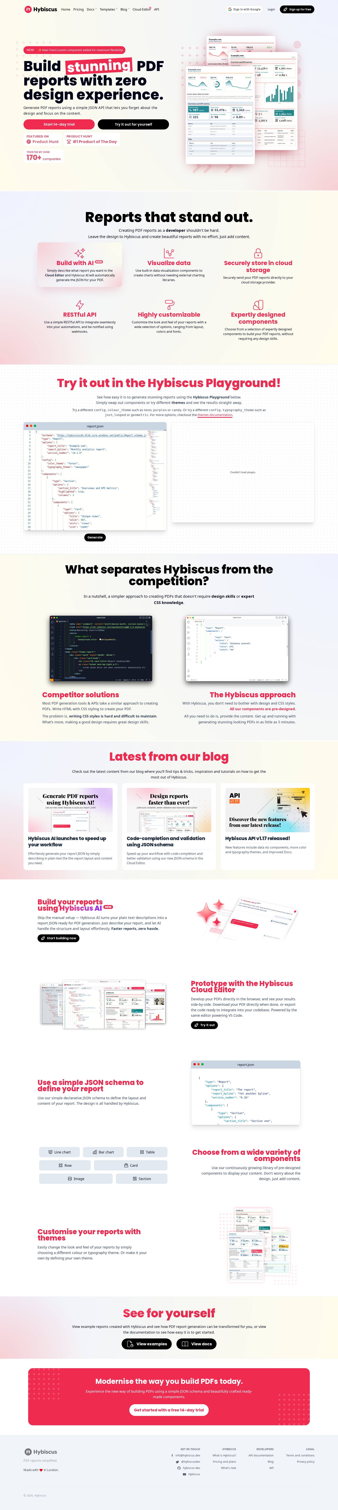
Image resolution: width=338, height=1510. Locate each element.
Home (65, 9)
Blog (123, 9)
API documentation (261, 1455)
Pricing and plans (224, 1461)
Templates (107, 9)
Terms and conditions (300, 1455)
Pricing (78, 9)
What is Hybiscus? (224, 1455)
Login (271, 9)
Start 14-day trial (59, 124)
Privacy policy (306, 1461)
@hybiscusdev (190, 1461)
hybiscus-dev (191, 1468)
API (156, 9)
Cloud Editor (142, 9)
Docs (90, 9)
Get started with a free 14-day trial (169, 1410)
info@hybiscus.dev (186, 1455)
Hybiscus (194, 1474)
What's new (228, 1468)
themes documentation (215, 415)
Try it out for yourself (133, 124)
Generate (95, 537)
